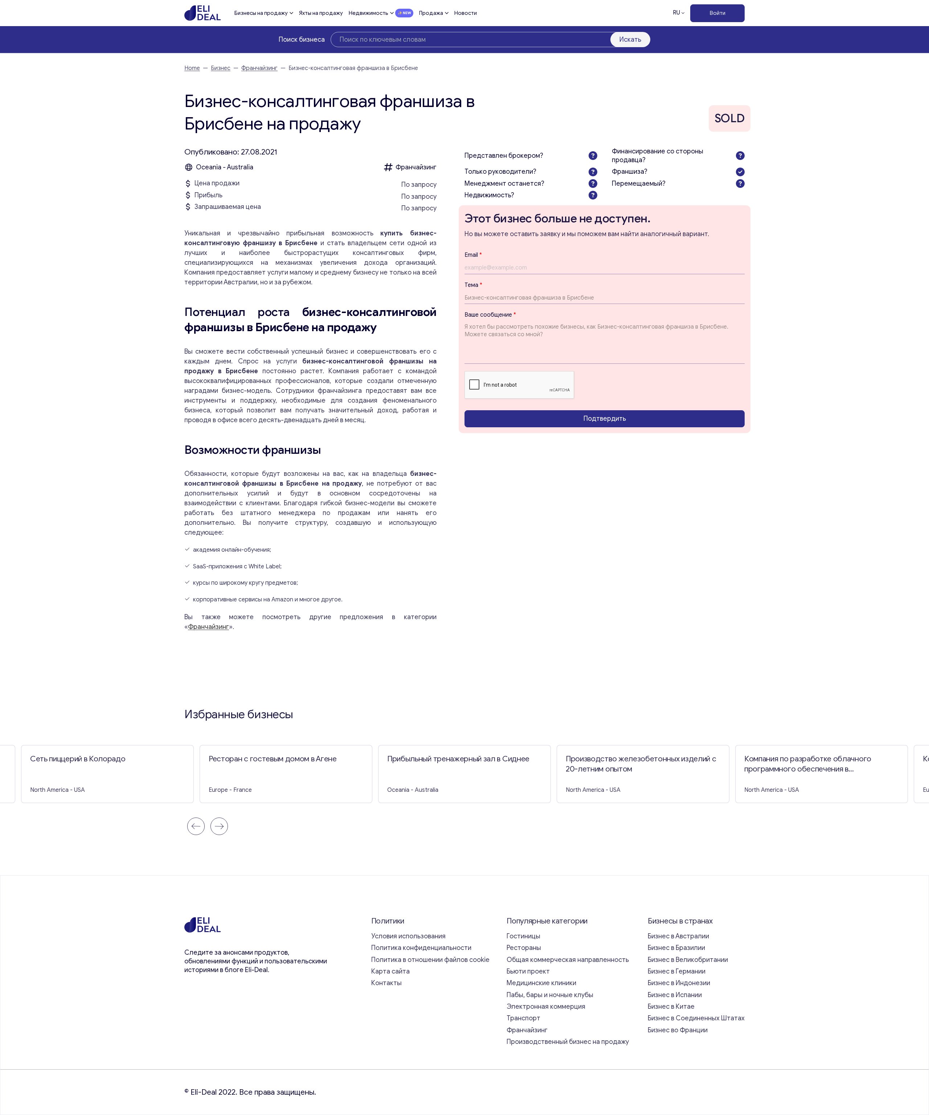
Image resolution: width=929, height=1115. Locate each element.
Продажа (431, 13)
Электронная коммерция (546, 1007)
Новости (465, 13)
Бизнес (220, 68)
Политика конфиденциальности (421, 948)
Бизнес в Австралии (678, 936)
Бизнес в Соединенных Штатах (696, 1018)
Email (473, 255)
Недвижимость (368, 13)
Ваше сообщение (490, 314)
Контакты (386, 983)
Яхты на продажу (321, 13)
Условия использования (408, 936)
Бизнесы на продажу (261, 13)
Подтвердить (605, 419)
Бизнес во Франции (678, 1030)
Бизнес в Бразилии (676, 948)
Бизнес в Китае (671, 1007)
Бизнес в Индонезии (679, 983)
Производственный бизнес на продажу (568, 1042)
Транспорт (523, 1018)
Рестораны (524, 948)
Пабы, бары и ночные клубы (550, 995)
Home (192, 68)
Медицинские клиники (541, 983)
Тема (473, 285)
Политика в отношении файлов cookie (430, 960)
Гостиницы (523, 936)
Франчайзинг (259, 68)
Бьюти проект (528, 971)
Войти (717, 13)
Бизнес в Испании (675, 995)
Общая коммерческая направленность (568, 960)
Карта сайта (390, 971)
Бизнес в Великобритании (688, 960)
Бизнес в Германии (676, 971)
